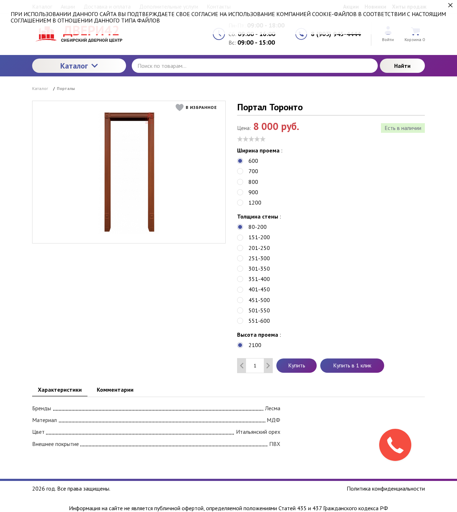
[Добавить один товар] (268, 365)
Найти (402, 65)
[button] (198, 107)
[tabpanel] (228, 424)
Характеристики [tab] (60, 389)
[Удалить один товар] (241, 365)
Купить (296, 365)
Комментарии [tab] (115, 389)
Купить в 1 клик (352, 365)
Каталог (74, 66)
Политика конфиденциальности (386, 488)
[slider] (251, 139)
